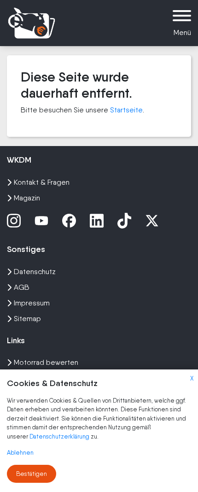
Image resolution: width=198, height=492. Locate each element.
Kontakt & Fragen (42, 182)
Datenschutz (35, 271)
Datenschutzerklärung (60, 436)
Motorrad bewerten (46, 362)
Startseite (126, 109)
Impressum (32, 303)
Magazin (27, 197)
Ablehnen (20, 452)
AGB (21, 287)
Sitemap (27, 318)
